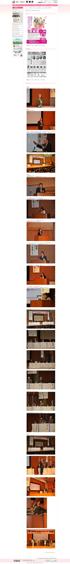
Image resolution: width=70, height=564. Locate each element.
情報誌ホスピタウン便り (17, 11)
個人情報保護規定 (41, 558)
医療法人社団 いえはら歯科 (18, 35)
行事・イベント (35, 7)
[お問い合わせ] (55, 0)
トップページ (27, 7)
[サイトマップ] (51, 0)
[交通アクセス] (46, 0)
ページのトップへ (52, 552)
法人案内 (31, 7)
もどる (47, 552)
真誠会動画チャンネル (17, 9)
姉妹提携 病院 (16, 26)
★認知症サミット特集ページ (41, 7)
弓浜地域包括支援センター (18, 24)
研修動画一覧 (55, 558)
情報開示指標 (46, 558)
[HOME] (42, 0)
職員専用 (50, 558)
